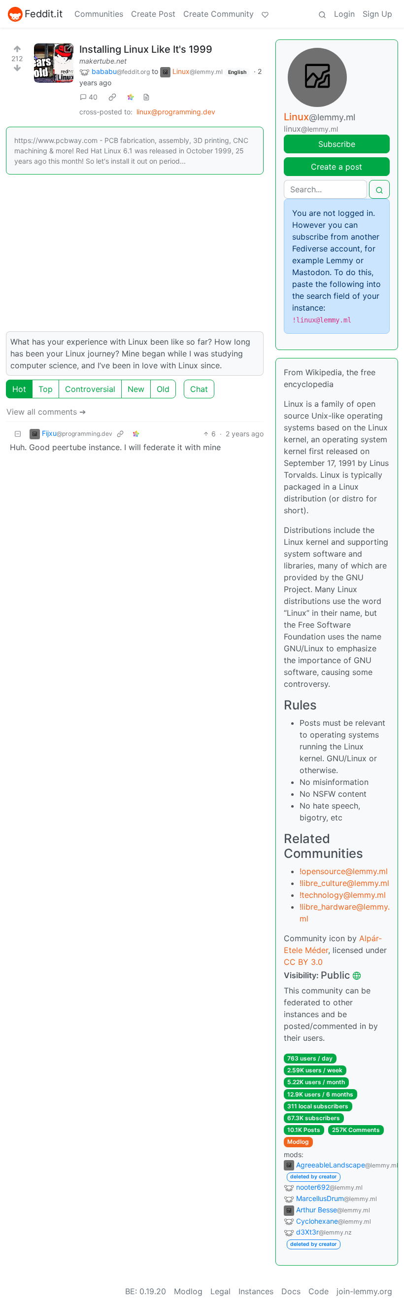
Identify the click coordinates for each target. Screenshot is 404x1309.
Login (344, 14)
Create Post (153, 14)
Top (45, 389)
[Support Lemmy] (265, 14)
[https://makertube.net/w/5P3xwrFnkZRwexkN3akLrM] (53, 63)
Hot (19, 389)
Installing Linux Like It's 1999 (145, 49)
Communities (98, 14)
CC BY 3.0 (303, 962)
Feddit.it (44, 14)
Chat (199, 389)
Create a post (336, 167)
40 (93, 97)
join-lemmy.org (364, 1291)
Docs (291, 1291)
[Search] (322, 14)
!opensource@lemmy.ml (344, 871)
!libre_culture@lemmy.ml (344, 883)
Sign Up (377, 14)
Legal (220, 1291)
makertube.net (103, 61)
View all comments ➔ (46, 412)
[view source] (146, 97)
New (136, 389)
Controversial (90, 389)
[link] (112, 97)
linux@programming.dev (175, 111)
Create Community (218, 14)
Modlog (298, 1141)
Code (318, 1291)
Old (163, 389)
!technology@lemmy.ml (343, 895)
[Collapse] (18, 433)
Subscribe (336, 144)
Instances (255, 1291)
